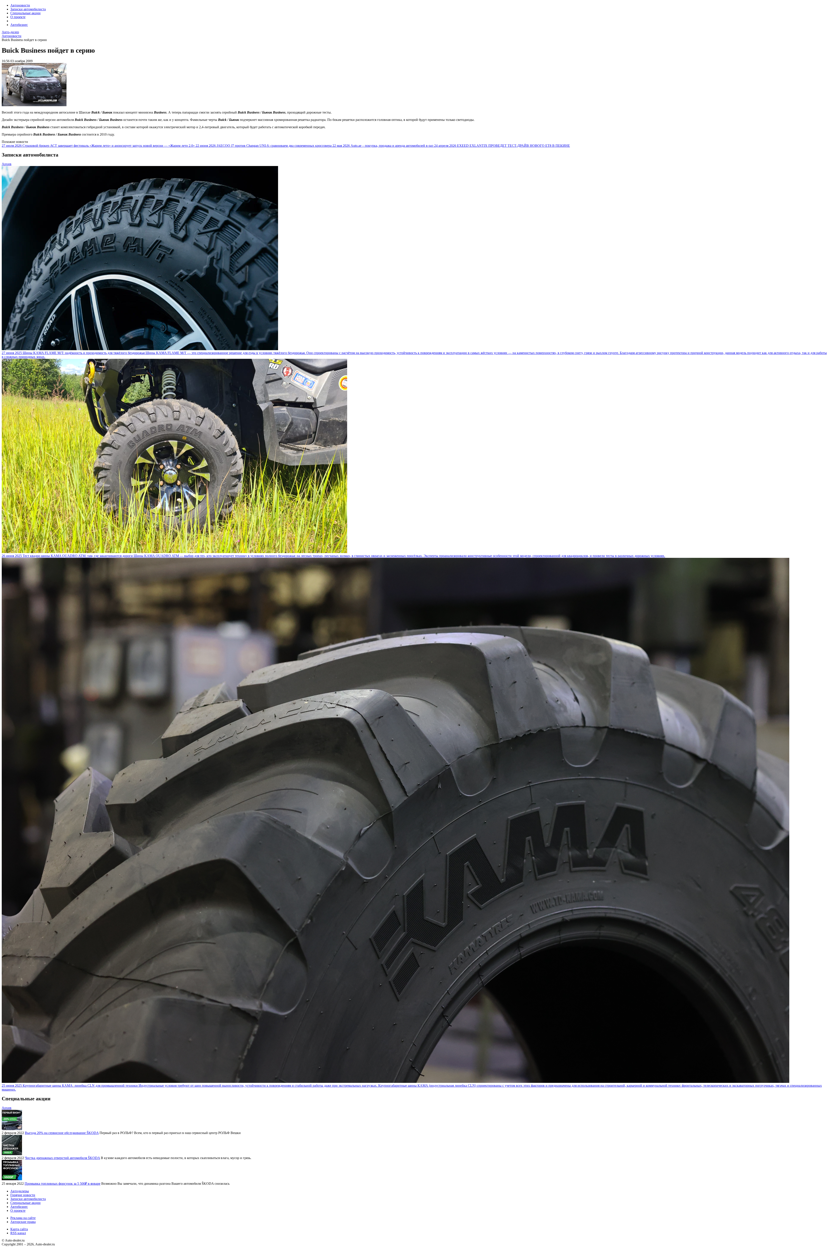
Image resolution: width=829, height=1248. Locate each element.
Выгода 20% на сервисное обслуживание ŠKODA (62, 1133)
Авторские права (23, 1222)
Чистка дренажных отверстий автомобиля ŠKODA (62, 1158)
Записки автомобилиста (28, 9)
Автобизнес (19, 25)
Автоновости (20, 5)
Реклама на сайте (23, 1218)
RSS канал (18, 1233)
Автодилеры (19, 1191)
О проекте (17, 17)
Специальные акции (25, 13)
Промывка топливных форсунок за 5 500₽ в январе (62, 1183)
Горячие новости (22, 1195)
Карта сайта (19, 1229)
